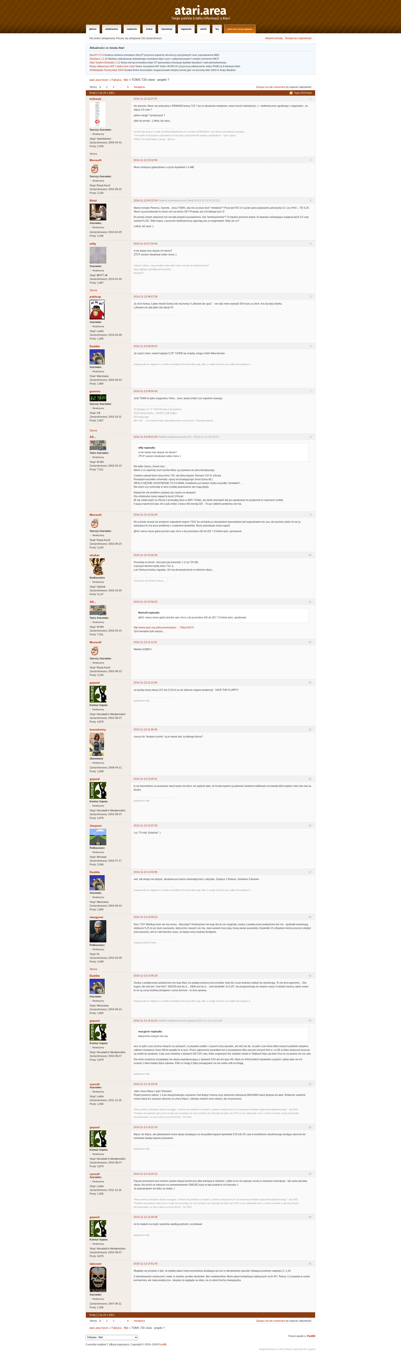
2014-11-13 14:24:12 (145, 1173)
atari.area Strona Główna (239, 29)
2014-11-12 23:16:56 (145, 160)
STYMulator (140, 409)
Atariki (203, 29)
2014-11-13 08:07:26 (145, 296)
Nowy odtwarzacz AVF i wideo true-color (112, 66)
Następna (139, 87)
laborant (96, 1263)
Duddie (95, 346)
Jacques (96, 825)
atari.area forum (98, 79)
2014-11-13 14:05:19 (145, 975)
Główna (92, 29)
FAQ (217, 29)
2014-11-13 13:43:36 (145, 872)
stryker (94, 555)
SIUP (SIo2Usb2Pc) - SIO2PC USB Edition (155, 413)
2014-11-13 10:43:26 (145, 555)
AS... (93, 437)
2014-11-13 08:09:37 (145, 346)
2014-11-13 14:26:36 (145, 1217)
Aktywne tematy (274, 38)
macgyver (96, 917)
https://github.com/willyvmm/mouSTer (152, 269)
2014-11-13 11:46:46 (145, 729)
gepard (95, 682)
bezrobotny (98, 729)
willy (93, 243)
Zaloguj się (262, 87)
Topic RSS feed (303, 92)
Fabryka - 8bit (120, 79)
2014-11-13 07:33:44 (145, 243)
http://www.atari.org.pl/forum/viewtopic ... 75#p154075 (164, 627)
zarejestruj (279, 87)
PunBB (311, 1336)
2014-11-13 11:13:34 (145, 682)
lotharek (95, 98)
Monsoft (96, 160)
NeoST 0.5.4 (97, 55)
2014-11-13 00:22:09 (145, 200)
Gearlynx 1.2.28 (99, 58)
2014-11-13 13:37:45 (145, 825)
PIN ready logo (141, 417)
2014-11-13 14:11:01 (145, 1020)
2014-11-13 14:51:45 (145, 1263)
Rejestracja (166, 29)
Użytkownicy (111, 29)
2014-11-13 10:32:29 (145, 514)
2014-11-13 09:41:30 (145, 436)
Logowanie (186, 29)
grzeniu (95, 391)
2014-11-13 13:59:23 (145, 917)
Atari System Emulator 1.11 (105, 62)
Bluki (93, 200)
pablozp (95, 296)
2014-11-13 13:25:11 (145, 778)
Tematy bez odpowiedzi (298, 38)
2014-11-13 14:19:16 (145, 1084)
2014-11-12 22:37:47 (145, 98)
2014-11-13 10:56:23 (145, 601)
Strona (93, 153)
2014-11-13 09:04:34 (145, 391)
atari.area (201, 11)
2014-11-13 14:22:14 (145, 1127)
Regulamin (132, 29)
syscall (95, 1084)
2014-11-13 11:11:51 (145, 642)
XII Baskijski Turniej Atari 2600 (107, 70)
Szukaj (149, 29)
